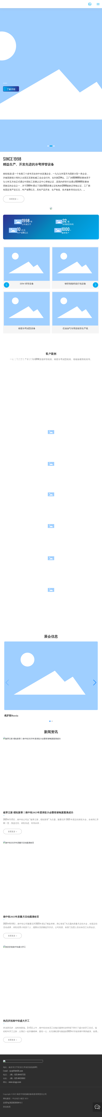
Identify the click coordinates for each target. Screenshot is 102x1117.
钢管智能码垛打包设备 (75, 284)
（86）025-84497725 (17, 1074)
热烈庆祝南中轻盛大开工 (16, 1020)
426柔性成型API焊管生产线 (21, 366)
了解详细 (11, 89)
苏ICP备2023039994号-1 (12, 1102)
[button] (48, 146)
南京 (22, 1099)
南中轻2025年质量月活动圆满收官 (21, 916)
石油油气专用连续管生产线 (75, 328)
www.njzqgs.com (15, 1082)
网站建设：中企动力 (11, 1099)
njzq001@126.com (16, 1070)
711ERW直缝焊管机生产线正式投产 (25, 373)
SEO (26, 1099)
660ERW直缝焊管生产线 (20, 359)
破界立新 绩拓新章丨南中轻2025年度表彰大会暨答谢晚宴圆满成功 (38, 812)
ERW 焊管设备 (27, 284)
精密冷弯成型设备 (26, 328)
